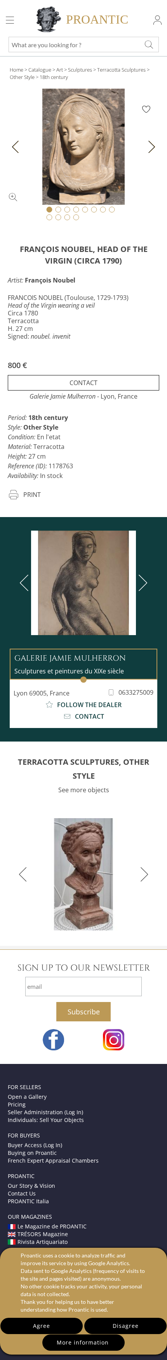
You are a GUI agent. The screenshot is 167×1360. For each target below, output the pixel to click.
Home (16, 69)
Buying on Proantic (32, 1152)
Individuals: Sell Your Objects (46, 1120)
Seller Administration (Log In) (45, 1112)
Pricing (17, 1104)
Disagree (126, 1325)
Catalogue (39, 69)
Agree (41, 1325)
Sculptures (80, 69)
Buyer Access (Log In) (35, 1145)
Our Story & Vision (31, 1185)
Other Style (22, 77)
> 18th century (52, 77)
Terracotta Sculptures (121, 69)
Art (59, 69)
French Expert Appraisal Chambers (53, 1160)
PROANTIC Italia (28, 1201)
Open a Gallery (27, 1096)
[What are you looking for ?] (148, 44)
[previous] (26, 583)
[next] (141, 583)
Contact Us (22, 1193)
